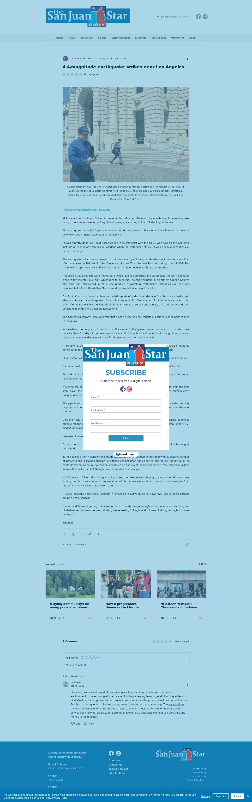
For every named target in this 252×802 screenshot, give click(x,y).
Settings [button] (205, 796)
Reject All (220, 796)
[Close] (248, 796)
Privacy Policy (59, 797)
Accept (237, 796)
